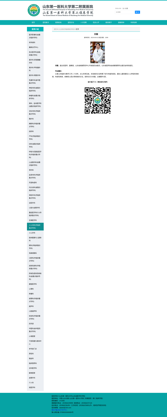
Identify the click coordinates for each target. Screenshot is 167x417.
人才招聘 (83, 22)
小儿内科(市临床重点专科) (66, 29)
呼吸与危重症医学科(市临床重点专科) (35, 154)
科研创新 (134, 22)
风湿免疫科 (33, 182)
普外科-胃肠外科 (34, 75)
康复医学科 (33, 284)
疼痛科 (31, 294)
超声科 (31, 306)
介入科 (31, 382)
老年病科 (32, 42)
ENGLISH (118, 8)
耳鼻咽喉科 (33, 253)
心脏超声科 (33, 311)
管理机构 (58, 22)
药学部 (31, 324)
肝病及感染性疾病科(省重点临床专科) (35, 276)
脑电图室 (32, 373)
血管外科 (32, 378)
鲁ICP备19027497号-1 (60, 410)
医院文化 (71, 22)
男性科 (31, 353)
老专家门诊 (33, 349)
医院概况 (46, 22)
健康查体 (121, 22)
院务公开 (96, 22)
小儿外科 (32, 233)
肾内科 (31, 170)
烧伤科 (31, 131)
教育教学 (109, 22)
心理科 (31, 289)
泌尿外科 (32, 203)
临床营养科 (33, 363)
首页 (33, 22)
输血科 (31, 358)
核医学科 (32, 387)
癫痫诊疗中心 (33, 47)
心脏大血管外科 (34, 208)
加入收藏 (125, 8)
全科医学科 (33, 368)
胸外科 (31, 119)
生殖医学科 (33, 220)
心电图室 (32, 336)
